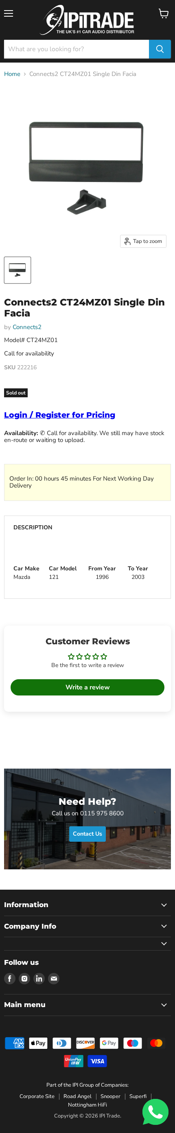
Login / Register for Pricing (59, 415)
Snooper (110, 1096)
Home (12, 74)
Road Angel (77, 1096)
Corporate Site (37, 1096)
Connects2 (27, 327)
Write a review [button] (88, 687)
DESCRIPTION (32, 527)
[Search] (160, 49)
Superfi (138, 1096)
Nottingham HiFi (87, 1105)
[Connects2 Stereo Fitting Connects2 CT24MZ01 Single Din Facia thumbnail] (17, 270)
